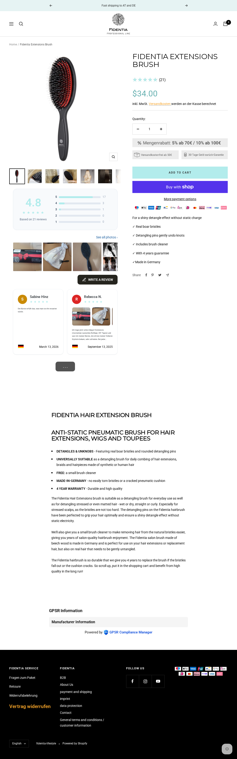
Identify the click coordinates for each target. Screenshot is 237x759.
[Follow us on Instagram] (145, 681)
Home (13, 44)
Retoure (15, 686)
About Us (66, 684)
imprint (65, 699)
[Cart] (225, 24)
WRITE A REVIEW (100, 279)
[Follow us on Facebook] (132, 681)
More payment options (180, 199)
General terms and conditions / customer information (82, 722)
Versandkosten (160, 104)
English (17, 743)
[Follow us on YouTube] (158, 681)
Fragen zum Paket (22, 678)
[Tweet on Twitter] (160, 275)
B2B (63, 678)
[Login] (215, 24)
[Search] (21, 24)
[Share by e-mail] (167, 275)
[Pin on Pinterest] (152, 275)
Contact (66, 713)
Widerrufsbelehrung (23, 695)
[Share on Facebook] (146, 275)
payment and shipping (76, 692)
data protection (71, 706)
